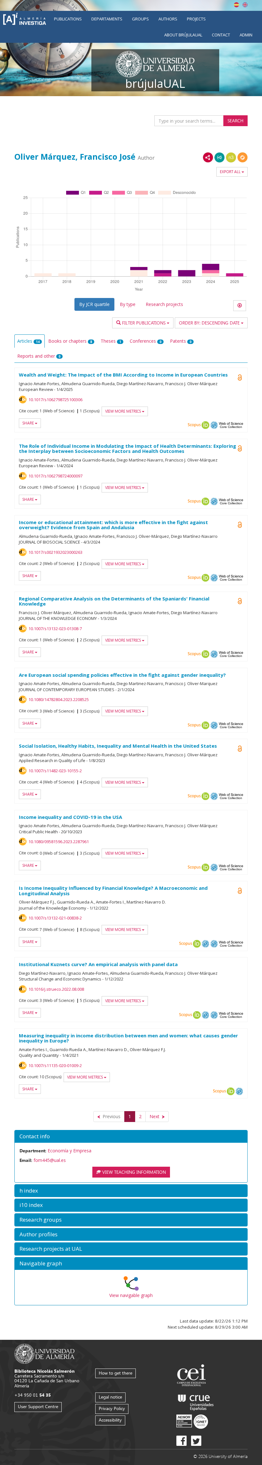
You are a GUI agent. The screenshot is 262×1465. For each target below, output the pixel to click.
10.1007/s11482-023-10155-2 (55, 771)
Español (236, 4)
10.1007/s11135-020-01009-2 (55, 1065)
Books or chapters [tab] (70, 341)
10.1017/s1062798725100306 (55, 399)
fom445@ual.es (50, 1160)
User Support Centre (38, 1406)
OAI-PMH (214, 425)
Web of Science (231, 425)
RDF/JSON (242, 157)
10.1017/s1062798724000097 (55, 476)
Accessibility (110, 1420)
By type (127, 304)
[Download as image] (239, 305)
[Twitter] (196, 1441)
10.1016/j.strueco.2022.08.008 (56, 989)
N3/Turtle (231, 157)
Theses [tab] (111, 341)
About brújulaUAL (183, 35)
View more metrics (123, 411)
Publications (68, 19)
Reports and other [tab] (38, 356)
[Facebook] (181, 1441)
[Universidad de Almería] (44, 1353)
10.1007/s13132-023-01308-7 (55, 628)
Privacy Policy (112, 1408)
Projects (196, 19)
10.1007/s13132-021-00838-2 (55, 918)
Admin (246, 35)
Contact (221, 35)
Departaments (106, 19)
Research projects (164, 304)
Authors (167, 19)
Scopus (194, 425)
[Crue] (195, 1401)
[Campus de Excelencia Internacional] (192, 1376)
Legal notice (110, 1397)
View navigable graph (131, 1295)
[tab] (131, 1136)
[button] (131, 1136)
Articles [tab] (28, 341)
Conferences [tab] (145, 341)
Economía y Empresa (69, 1151)
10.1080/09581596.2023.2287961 (58, 841)
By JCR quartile (94, 304)
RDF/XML (208, 157)
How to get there (115, 1373)
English (245, 4)
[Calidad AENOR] (192, 1421)
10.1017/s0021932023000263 (55, 552)
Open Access (239, 448)
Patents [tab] (180, 341)
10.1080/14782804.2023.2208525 (58, 699)
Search (235, 121)
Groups (140, 19)
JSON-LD (219, 157)
